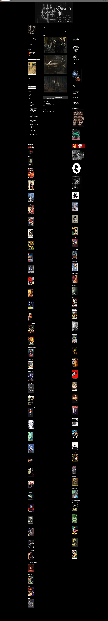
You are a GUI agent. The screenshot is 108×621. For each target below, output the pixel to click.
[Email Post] (55, 97)
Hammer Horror (75, 46)
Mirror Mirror (32, 119)
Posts (30, 86)
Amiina (74, 85)
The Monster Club (75, 102)
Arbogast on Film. (75, 38)
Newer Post (45, 109)
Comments (31, 88)
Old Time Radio (75, 101)
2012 (29, 94)
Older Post (66, 109)
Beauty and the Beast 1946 (33, 134)
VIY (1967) (31, 121)
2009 (30, 98)
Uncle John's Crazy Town (76, 59)
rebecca (47, 103)
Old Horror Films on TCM (33, 108)
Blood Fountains (75, 87)
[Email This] (56, 97)
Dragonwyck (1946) (32, 115)
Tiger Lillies (74, 94)
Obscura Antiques (75, 51)
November (31, 102)
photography (52, 98)
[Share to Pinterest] (61, 97)
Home (56, 109)
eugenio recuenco (48, 98)
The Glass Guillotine (76, 58)
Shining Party (32, 126)
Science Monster (75, 104)
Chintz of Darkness (76, 40)
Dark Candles (75, 41)
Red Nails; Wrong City (76, 54)
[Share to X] (59, 97)
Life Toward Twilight (76, 91)
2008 (30, 99)
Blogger (58, 613)
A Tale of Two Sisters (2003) (34, 116)
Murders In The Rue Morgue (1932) (34, 105)
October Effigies (32, 52)
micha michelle (32, 53)
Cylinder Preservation (76, 100)
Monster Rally (75, 50)
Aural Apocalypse (75, 86)
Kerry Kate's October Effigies (76, 48)
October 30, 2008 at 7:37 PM (50, 105)
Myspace (30, 80)
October (31, 103)
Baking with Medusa (76, 39)
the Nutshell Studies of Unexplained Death (33, 110)
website (44, 35)
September (31, 136)
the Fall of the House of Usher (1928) (34, 113)
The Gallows (74, 57)
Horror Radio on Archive (76, 103)
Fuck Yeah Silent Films (76, 44)
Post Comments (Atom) (50, 111)
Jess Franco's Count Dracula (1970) (34, 125)
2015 (29, 92)
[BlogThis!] (58, 97)
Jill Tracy (74, 90)
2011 (29, 95)
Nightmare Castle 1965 (33, 131)
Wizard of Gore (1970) (33, 120)
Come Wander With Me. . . (33, 127)
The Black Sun (75, 56)
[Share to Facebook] (60, 97)
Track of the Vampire (33, 129)
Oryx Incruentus (75, 92)
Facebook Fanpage (33, 44)
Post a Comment (46, 107)
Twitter (30, 78)
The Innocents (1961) (33, 111)
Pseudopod (74, 105)
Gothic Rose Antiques (76, 45)
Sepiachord (74, 93)
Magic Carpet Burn (75, 49)
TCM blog (74, 55)
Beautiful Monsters (32, 117)
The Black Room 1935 (33, 130)
